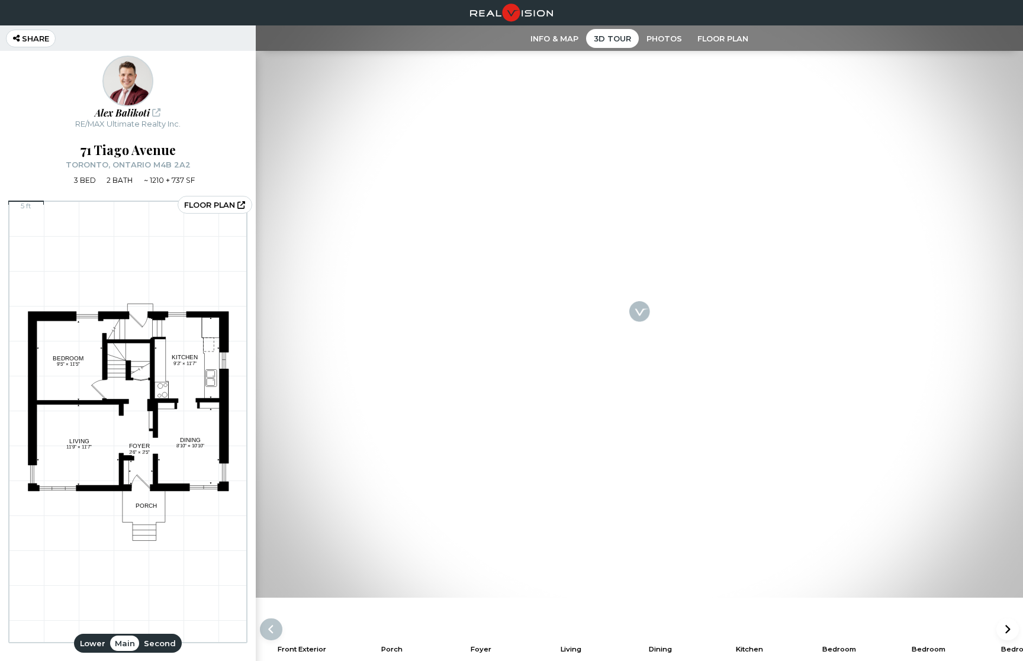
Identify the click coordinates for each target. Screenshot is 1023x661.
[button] (1007, 629)
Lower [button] (92, 643)
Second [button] (160, 643)
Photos (664, 38)
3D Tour (612, 38)
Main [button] (125, 643)
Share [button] (34, 38)
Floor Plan (722, 38)
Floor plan (210, 204)
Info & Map (554, 38)
